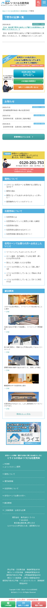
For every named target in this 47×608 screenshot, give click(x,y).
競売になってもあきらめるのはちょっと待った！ (23, 196)
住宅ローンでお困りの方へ (14, 496)
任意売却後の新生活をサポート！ (19, 234)
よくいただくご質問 (12, 467)
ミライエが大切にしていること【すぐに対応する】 (23, 280)
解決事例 (7, 503)
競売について (9, 474)
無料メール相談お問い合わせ (28, 87)
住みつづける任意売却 (17, 2)
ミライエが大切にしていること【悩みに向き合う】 (23, 274)
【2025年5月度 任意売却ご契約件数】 (23, 125)
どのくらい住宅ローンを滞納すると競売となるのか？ (23, 186)
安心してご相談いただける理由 (18, 262)
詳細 (7, 311)
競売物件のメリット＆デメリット (19, 202)
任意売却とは (11, 217)
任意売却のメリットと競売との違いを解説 (23, 221)
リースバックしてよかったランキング (21, 252)
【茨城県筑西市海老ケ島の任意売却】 (23, 108)
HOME (7, 464)
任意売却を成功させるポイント (18, 230)
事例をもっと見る (23, 414)
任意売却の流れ (12, 225)
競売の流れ (10, 191)
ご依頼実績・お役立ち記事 (14, 510)
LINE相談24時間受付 (28, 81)
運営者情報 (8, 481)
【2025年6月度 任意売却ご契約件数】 (23, 117)
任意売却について (11, 488)
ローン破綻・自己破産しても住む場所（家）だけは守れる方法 (23, 257)
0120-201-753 (28, 73)
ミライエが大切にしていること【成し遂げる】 (23, 268)
